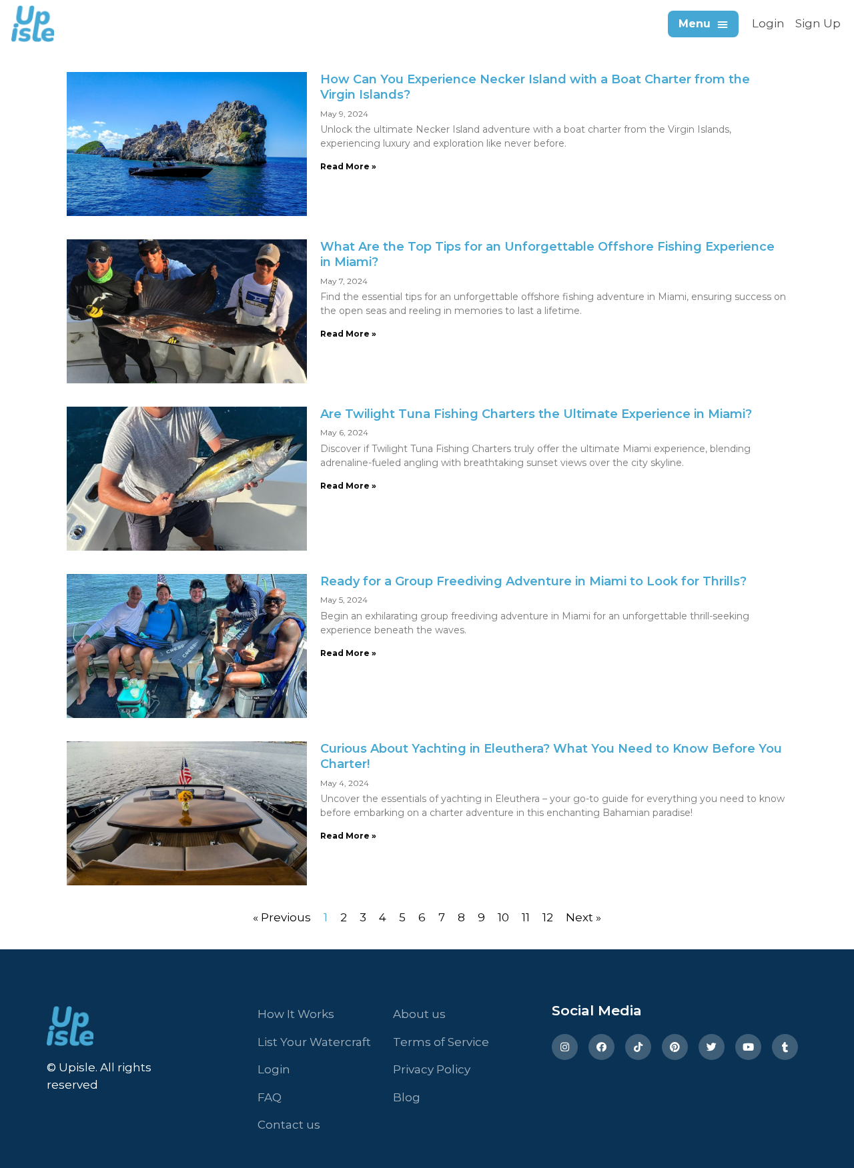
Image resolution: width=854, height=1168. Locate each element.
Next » (583, 917)
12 (547, 917)
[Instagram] (565, 1047)
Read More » (348, 166)
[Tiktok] (638, 1047)
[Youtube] (748, 1047)
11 (526, 917)
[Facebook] (601, 1047)
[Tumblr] (785, 1047)
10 (503, 917)
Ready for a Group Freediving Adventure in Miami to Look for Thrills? (533, 581)
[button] (703, 24)
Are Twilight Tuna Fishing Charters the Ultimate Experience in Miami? (536, 414)
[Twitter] (712, 1047)
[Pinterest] (675, 1047)
